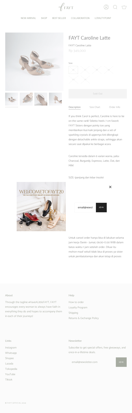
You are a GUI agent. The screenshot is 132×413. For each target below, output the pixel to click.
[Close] (110, 187)
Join (101, 207)
